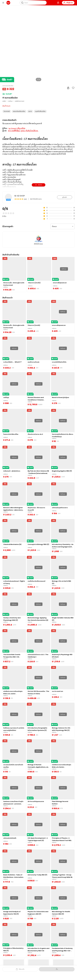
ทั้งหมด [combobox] (54, 226)
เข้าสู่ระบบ (69, 2)
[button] (6, 111)
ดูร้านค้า (64, 197)
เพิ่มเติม (40, 185)
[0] (58, 3)
